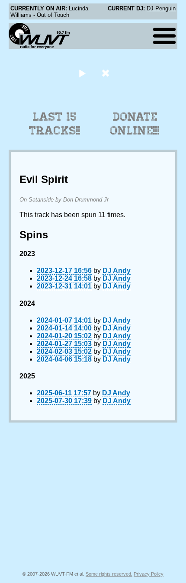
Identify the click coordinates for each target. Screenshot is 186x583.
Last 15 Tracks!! (54, 124)
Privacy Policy (149, 574)
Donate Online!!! (135, 124)
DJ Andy (117, 270)
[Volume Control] (106, 73)
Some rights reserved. (109, 574)
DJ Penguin (161, 8)
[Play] (82, 73)
